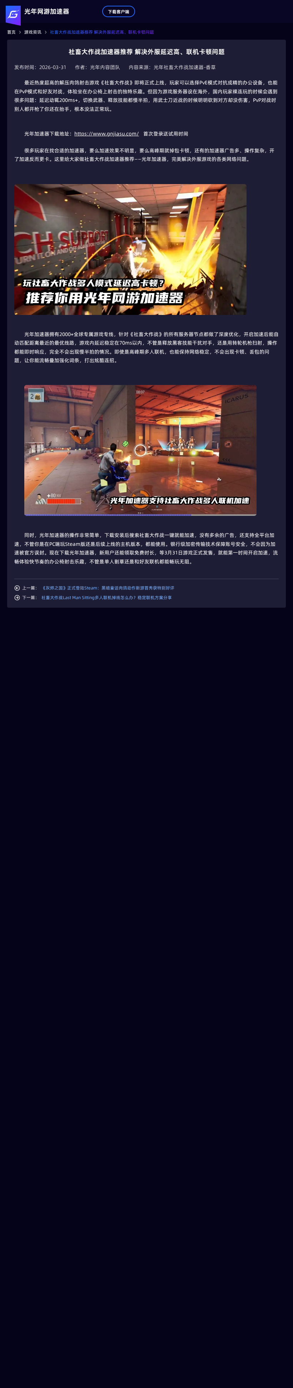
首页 (11, 32)
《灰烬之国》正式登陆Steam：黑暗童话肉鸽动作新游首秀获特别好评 (107, 588)
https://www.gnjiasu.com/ (106, 133)
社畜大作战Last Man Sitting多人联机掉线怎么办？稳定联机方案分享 (106, 597)
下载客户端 (118, 12)
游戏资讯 (32, 32)
